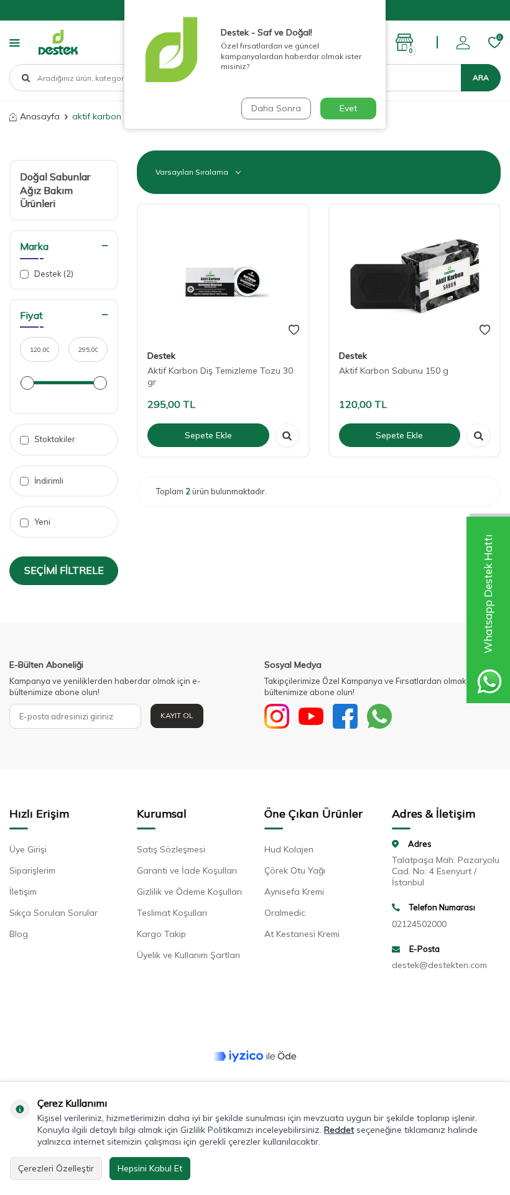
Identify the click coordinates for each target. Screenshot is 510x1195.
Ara (481, 77)
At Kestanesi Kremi (302, 933)
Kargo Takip (161, 933)
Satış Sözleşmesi (171, 849)
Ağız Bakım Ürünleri (46, 197)
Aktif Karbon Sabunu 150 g (393, 370)
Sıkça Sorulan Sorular (53, 912)
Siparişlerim (32, 870)
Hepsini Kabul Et (150, 1168)
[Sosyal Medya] (276, 716)
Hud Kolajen (288, 849)
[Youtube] (311, 716)
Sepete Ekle (208, 435)
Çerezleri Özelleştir (56, 1168)
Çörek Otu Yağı (294, 870)
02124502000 (419, 924)
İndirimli (47, 481)
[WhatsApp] (379, 716)
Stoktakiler (53, 439)
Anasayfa (40, 116)
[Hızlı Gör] (287, 435)
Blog (18, 933)
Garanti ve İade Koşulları (187, 870)
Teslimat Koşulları (172, 912)
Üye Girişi (28, 849)
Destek (52, 274)
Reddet (339, 1129)
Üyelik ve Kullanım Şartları (188, 955)
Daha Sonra (276, 108)
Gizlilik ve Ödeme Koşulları (189, 891)
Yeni (41, 522)
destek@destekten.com (439, 965)
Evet (348, 108)
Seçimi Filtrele (64, 570)
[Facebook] (345, 716)
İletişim (23, 891)
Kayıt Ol (176, 715)
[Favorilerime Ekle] (294, 330)
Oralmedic (284, 912)
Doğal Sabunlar (55, 176)
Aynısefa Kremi (294, 891)
